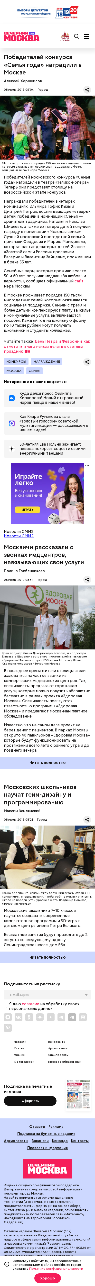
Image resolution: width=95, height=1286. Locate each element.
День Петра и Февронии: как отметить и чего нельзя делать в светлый (47, 346)
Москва (13, 371)
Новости (20, 1042)
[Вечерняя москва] (47, 1169)
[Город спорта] (65, 36)
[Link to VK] (18, 1017)
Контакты (80, 1140)
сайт (79, 281)
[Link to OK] (29, 1017)
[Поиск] (76, 36)
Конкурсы (16, 361)
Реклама (56, 1126)
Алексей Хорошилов (23, 81)
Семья (34, 371)
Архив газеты (57, 1048)
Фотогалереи (24, 1062)
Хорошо (47, 1278)
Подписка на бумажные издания (46, 1133)
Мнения (19, 1055)
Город (43, 89)
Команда (60, 1140)
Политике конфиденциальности (56, 1268)
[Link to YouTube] (51, 1017)
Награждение (46, 361)
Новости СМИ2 (19, 536)
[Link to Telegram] (61, 1017)
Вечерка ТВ (56, 1042)
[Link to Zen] (40, 1017)
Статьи (19, 1048)
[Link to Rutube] (83, 1017)
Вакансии (40, 1140)
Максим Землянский (22, 811)
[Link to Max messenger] (8, 1017)
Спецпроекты (58, 1055)
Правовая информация (47, 1147)
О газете (37, 1126)
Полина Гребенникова (24, 570)
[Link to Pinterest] (8, 1028)
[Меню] (86, 36)
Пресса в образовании (64, 1062)
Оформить (30, 1101)
